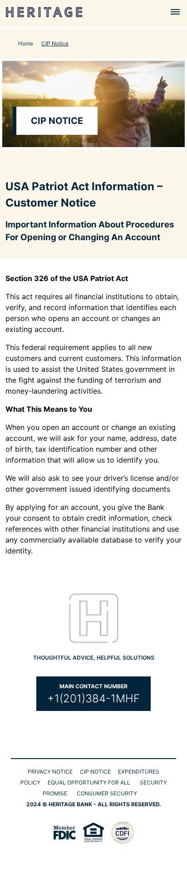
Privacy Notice (50, 771)
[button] (175, 12)
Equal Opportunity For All (89, 782)
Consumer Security (107, 793)
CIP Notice (95, 771)
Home (25, 43)
